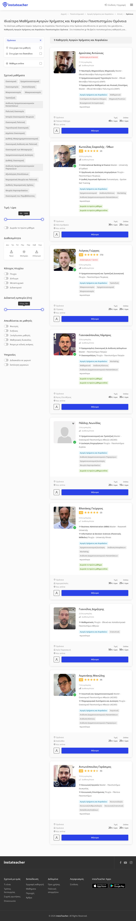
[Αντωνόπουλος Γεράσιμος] (57, 838)
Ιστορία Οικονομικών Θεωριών (20, 117)
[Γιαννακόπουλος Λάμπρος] (57, 407)
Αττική (119, 14)
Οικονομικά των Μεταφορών (19, 149)
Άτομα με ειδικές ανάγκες (21, 344)
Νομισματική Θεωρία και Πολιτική (21, 179)
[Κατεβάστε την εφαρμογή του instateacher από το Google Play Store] (117, 885)
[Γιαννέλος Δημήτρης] (57, 659)
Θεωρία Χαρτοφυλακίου (17, 190)
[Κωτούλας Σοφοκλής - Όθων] (57, 234)
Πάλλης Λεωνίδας (90, 423)
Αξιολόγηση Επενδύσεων (17, 174)
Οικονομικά (11, 81)
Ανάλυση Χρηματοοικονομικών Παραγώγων (20, 167)
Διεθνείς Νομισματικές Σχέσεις (19, 185)
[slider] (5, 219)
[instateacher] (15, 2)
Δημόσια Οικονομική (15, 133)
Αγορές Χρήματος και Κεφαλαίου (100, 14)
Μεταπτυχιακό (16, 283)
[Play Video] (57, 784)
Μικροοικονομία (13, 92)
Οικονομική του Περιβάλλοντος (20, 196)
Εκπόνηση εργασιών (19, 364)
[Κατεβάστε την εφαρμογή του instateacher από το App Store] (100, 885)
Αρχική (64, 14)
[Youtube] (126, 863)
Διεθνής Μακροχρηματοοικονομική (22, 138)
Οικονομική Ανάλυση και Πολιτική (21, 144)
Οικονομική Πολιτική (15, 122)
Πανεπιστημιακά (77, 14)
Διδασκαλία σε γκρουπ (20, 360)
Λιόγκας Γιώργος (89, 250)
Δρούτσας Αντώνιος (91, 53)
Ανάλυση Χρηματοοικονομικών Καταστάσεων (20, 104)
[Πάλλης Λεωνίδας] (57, 492)
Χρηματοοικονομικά (29, 81)
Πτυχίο (13, 274)
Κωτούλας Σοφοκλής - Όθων (96, 147)
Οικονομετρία (12, 87)
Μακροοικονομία (33, 92)
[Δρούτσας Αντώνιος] (57, 131)
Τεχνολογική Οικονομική (17, 127)
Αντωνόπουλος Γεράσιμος (95, 766)
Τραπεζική (10, 97)
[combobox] (24, 40)
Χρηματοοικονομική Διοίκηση (19, 155)
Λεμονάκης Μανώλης (92, 675)
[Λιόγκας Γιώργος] (57, 319)
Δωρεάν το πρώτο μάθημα (22, 227)
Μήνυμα (95, 130)
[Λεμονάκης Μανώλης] (57, 751)
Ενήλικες (14, 330)
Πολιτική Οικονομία (15, 111)
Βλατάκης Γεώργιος (91, 508)
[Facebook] (120, 863)
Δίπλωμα (14, 278)
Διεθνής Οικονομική (15, 160)
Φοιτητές (14, 326)
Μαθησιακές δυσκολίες (20, 340)
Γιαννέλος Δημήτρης (91, 609)
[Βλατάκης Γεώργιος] (57, 593)
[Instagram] (131, 863)
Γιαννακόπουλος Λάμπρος (95, 335)
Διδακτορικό (16, 287)
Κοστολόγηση (28, 87)
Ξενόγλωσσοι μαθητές (20, 335)
